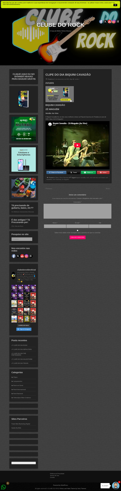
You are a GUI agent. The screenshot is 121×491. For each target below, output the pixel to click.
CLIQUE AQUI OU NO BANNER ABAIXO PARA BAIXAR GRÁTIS (24, 76)
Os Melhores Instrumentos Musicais (22, 212)
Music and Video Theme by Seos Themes (73, 488)
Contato (52, 477)
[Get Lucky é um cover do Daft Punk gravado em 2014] (20, 311)
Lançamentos (17, 381)
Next (108, 188)
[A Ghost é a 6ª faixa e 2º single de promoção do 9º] (33, 311)
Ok (115, 5)
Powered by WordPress (60, 485)
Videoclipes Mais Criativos (22, 397)
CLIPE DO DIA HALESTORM (22, 359)
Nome (55, 223)
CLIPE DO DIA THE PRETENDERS (18, 354)
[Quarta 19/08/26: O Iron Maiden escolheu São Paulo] (26, 288)
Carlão (76, 79)
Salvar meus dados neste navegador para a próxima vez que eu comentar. (78, 232)
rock (87, 177)
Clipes (57, 177)
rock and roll (93, 177)
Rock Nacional (64, 177)
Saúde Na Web (16, 428)
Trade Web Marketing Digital (20, 424)
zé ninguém (65, 179)
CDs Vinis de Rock (17, 226)
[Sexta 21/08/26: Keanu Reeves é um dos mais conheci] (14, 288)
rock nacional (57, 179)
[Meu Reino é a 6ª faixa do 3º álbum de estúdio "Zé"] (20, 319)
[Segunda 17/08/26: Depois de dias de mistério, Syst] (33, 288)
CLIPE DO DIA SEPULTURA (22, 349)
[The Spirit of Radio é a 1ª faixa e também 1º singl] (33, 296)
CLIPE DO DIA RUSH (20, 345)
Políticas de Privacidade (57, 473)
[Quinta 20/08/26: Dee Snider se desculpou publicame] (20, 288)
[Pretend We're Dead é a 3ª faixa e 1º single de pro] (33, 319)
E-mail (77, 223)
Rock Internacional (19, 389)
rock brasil (101, 177)
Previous (49, 188)
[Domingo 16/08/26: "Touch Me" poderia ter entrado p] (14, 296)
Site (100, 223)
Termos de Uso (54, 475)
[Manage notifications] (7, 483)
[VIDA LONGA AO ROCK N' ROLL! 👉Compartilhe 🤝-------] (26, 296)
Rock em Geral (18, 385)
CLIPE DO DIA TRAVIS (20, 363)
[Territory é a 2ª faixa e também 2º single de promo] (20, 303)
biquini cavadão (81, 177)
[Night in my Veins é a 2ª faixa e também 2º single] (33, 303)
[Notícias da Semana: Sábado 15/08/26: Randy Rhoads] (20, 296)
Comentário (77, 202)
